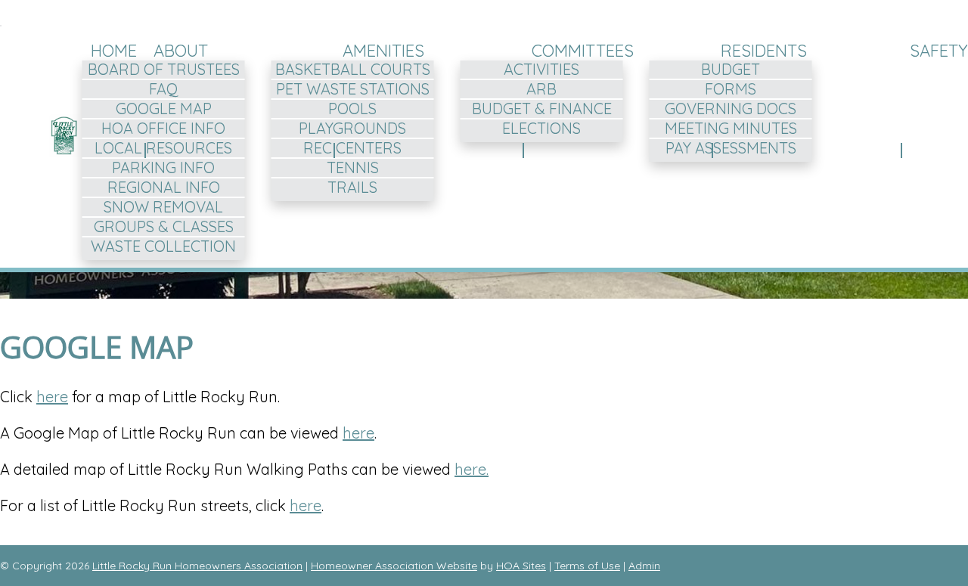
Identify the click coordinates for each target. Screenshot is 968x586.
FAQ (163, 88)
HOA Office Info (163, 128)
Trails (352, 187)
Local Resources (163, 147)
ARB (541, 88)
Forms (730, 88)
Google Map (164, 108)
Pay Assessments (731, 147)
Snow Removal (163, 206)
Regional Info (163, 187)
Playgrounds (352, 128)
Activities (541, 69)
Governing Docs (730, 108)
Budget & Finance (542, 108)
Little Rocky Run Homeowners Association (197, 565)
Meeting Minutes (731, 128)
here (52, 396)
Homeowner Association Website (394, 565)
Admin (644, 565)
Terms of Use (587, 565)
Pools (352, 108)
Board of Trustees (164, 69)
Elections (541, 128)
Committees (583, 50)
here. (472, 469)
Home (114, 50)
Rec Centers (352, 147)
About (181, 50)
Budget (730, 69)
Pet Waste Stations (353, 88)
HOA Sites (521, 565)
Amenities (383, 50)
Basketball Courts (352, 69)
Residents (764, 50)
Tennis (353, 167)
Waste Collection (163, 246)
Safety (939, 50)
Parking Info (163, 167)
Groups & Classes (164, 226)
